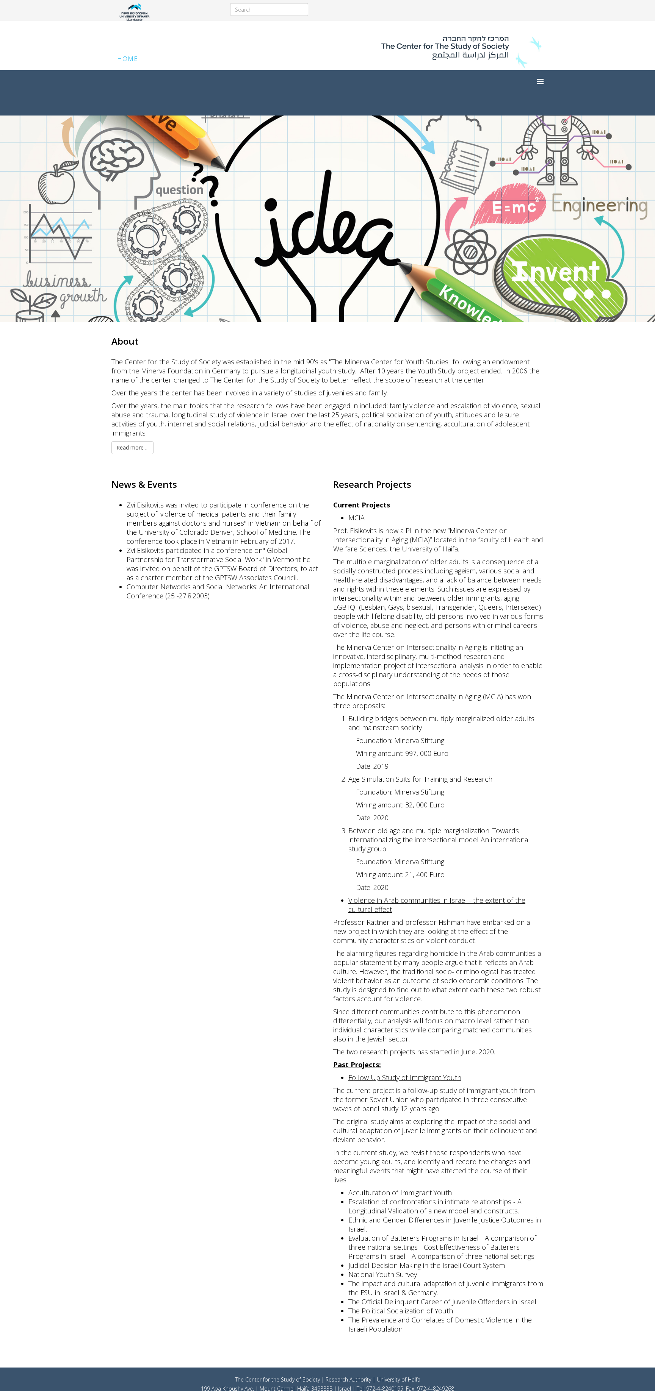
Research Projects (372, 484)
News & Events (144, 484)
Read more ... (132, 447)
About (124, 341)
